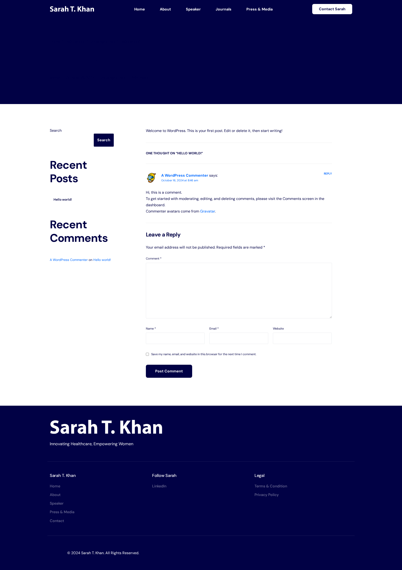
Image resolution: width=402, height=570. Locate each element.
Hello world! (63, 199)
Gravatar (207, 211)
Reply (328, 173)
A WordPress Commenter (184, 175)
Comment (153, 258)
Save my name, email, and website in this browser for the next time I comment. (203, 354)
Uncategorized (112, 77)
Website (278, 329)
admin (55, 77)
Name (151, 329)
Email (214, 329)
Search (56, 130)
